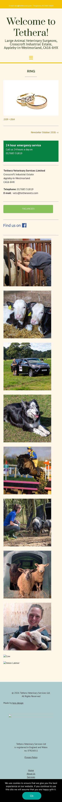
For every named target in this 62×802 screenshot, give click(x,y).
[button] (31, 58)
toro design (17, 702)
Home (31, 770)
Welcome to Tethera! (31, 27)
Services (31, 777)
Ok (32, 795)
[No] (50, 790)
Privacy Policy (31, 757)
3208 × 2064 (9, 119)
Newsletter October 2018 (45, 132)
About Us (31, 773)
